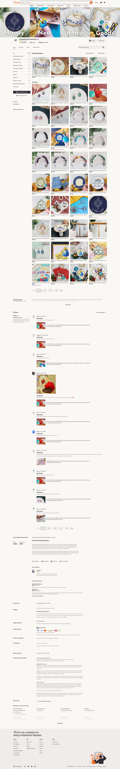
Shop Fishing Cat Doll (65, 718)
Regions (104, 766)
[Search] (91, 2)
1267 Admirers (16, 104)
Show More (60, 723)
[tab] (21, 53)
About (28, 47)
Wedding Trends (77, 5)
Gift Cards (86, 5)
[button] (92, 40)
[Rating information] (20, 42)
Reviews (21, 47)
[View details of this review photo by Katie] (46, 384)
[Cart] (104, 2)
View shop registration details (44, 701)
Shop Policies (36, 47)
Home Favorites (50, 5)
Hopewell (39, 335)
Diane (38, 431)
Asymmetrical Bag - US (89, 710)
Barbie (38, 450)
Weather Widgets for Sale (66, 710)
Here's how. (67, 623)
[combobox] (54, 2)
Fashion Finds (60, 5)
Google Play (28, 759)
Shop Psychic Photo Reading (19, 713)
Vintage (68, 5)
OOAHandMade (40, 718)
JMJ (38, 471)
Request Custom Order (22, 92)
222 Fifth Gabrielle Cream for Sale (20, 718)
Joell (38, 316)
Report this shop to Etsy (18, 109)
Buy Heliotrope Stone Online (19, 710)
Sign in (96, 2)
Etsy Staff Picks (40, 5)
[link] (33, 290)
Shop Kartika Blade (17, 712)
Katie (38, 373)
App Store (18, 759)
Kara (37, 412)
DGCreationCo (40, 710)
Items (14, 47)
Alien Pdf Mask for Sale (89, 718)
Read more (68, 304)
